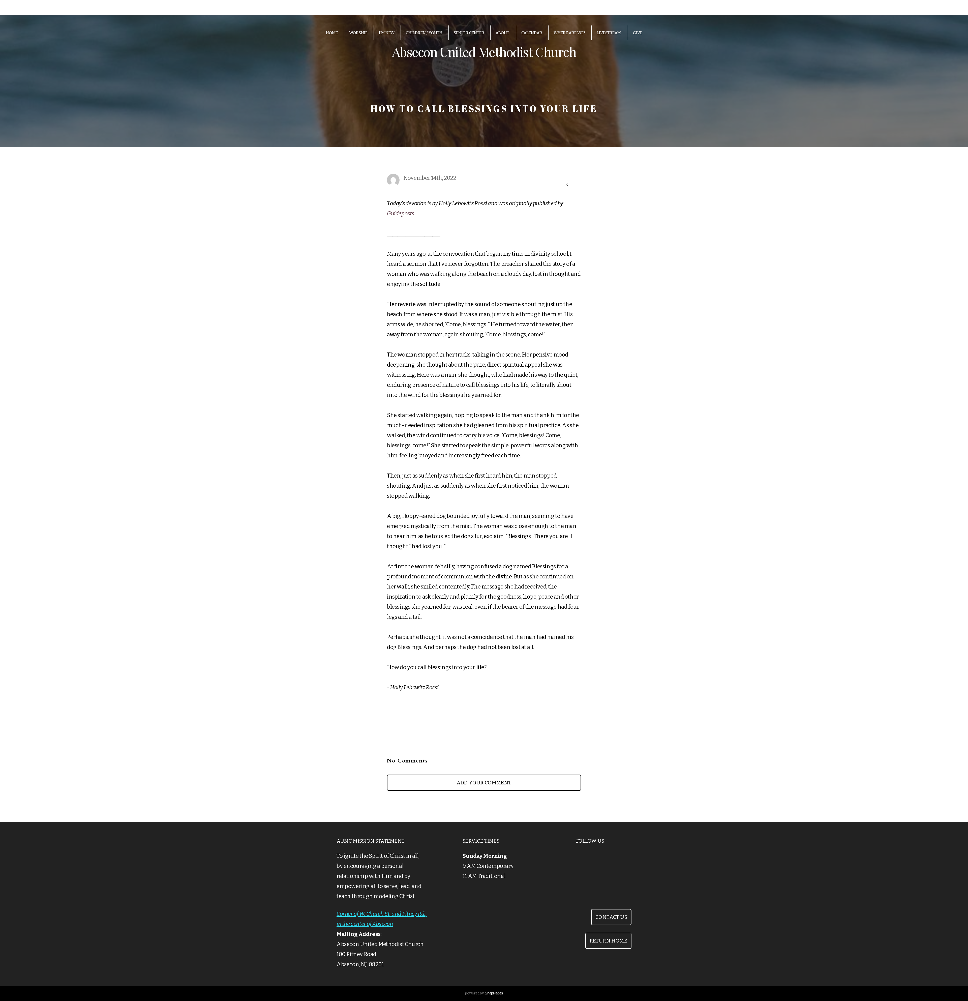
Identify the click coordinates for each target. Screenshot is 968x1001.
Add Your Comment (484, 783)
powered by (484, 993)
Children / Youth (424, 33)
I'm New (387, 33)
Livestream (609, 33)
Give (637, 33)
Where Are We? (569, 33)
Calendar (531, 33)
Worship (358, 33)
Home (332, 33)
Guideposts (400, 213)
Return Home (608, 941)
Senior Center (469, 33)
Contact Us (611, 917)
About (503, 33)
